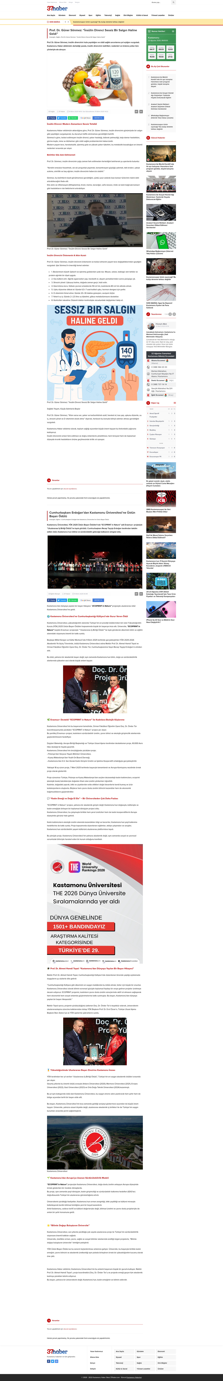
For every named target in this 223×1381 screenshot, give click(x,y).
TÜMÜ (166, 314)
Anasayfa (52, 37)
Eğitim (58, 519)
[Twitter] (52, 1361)
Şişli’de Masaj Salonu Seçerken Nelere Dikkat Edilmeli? (159, 536)
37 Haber (62, 112)
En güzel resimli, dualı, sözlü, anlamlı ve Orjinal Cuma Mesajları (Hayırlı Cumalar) (160, 483)
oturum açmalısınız (70, 489)
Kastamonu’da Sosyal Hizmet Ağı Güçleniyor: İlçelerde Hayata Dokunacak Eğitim (160, 197)
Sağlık (58, 37)
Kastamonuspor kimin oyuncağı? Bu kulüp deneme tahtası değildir (161, 278)
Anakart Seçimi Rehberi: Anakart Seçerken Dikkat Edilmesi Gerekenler (160, 225)
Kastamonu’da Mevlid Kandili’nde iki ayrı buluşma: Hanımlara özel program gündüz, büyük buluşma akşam (160, 167)
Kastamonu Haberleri (134, 1377)
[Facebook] (48, 1361)
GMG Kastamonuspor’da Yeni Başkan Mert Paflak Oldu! (158, 510)
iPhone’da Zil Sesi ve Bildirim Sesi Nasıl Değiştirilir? (160, 621)
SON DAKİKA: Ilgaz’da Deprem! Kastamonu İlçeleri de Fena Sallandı (99, 22)
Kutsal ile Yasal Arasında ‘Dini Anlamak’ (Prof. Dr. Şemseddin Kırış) (160, 333)
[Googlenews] (56, 1361)
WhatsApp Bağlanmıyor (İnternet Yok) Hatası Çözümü (159, 252)
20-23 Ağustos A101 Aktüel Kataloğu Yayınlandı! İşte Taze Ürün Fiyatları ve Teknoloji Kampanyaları (161, 594)
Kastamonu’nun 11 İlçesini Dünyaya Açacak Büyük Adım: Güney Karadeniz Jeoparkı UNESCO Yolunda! (160, 564)
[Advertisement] (39, 65)
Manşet (57, 594)
